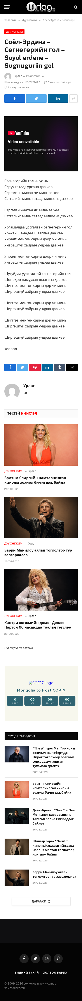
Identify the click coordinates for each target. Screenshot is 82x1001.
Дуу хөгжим (14, 32)
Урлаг (18, 76)
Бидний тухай (27, 972)
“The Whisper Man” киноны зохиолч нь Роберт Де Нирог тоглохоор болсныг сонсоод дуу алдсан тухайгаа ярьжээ (54, 757)
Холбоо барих (55, 972)
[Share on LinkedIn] (58, 98)
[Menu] (7, 7)
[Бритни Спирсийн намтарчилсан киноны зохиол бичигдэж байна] (41, 444)
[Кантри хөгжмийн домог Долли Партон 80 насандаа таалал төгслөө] (41, 589)
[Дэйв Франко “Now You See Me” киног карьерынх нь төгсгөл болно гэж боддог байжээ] (17, 816)
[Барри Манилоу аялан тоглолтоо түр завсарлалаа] (41, 517)
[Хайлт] (75, 7)
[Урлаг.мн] (41, 7)
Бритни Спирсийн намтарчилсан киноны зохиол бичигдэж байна (52, 788)
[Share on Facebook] (14, 98)
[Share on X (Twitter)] (36, 98)
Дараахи (39, 901)
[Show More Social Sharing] (73, 98)
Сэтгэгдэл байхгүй (59, 82)
